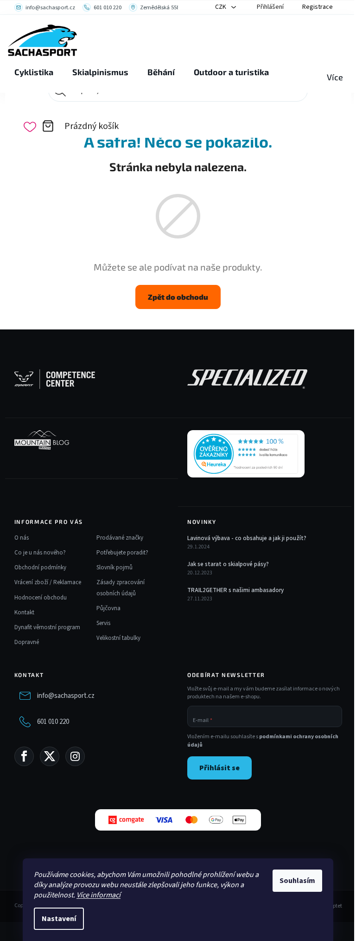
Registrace (317, 7)
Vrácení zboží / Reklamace (47, 582)
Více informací (98, 895)
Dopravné (26, 642)
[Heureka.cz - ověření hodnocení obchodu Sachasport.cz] (246, 454)
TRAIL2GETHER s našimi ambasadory (235, 590)
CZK (221, 7)
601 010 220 (53, 722)
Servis (103, 623)
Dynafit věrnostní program (47, 627)
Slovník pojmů (114, 567)
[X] (49, 756)
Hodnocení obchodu (40, 597)
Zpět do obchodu (178, 296)
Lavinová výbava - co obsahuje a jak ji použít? (246, 538)
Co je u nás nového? (40, 552)
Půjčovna (108, 608)
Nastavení (59, 919)
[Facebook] (24, 756)
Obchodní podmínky (40, 567)
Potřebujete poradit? (122, 552)
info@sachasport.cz (66, 696)
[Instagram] (75, 756)
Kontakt (24, 612)
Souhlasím (297, 881)
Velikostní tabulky (118, 638)
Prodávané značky (119, 538)
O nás (21, 538)
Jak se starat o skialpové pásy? (228, 564)
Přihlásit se (219, 768)
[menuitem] (34, 72)
